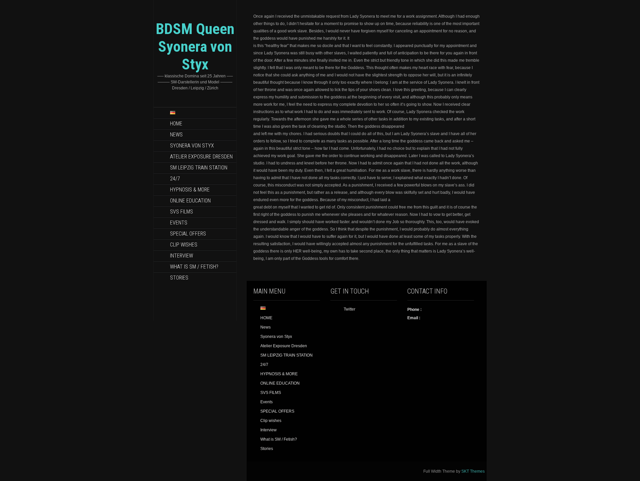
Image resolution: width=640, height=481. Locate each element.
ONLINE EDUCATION (190, 200)
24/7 (175, 178)
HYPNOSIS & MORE (190, 189)
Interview (181, 256)
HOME (176, 123)
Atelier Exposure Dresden (201, 156)
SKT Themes (473, 471)
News (176, 134)
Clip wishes (183, 245)
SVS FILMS (181, 211)
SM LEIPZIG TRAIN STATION (198, 167)
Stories (179, 278)
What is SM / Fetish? (194, 267)
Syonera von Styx (192, 145)
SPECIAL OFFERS (188, 233)
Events (178, 222)
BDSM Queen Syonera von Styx (195, 46)
